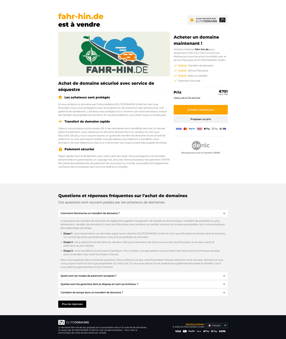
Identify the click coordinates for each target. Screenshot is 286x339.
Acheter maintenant (200, 109)
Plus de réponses (72, 304)
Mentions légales (195, 324)
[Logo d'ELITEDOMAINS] (103, 322)
